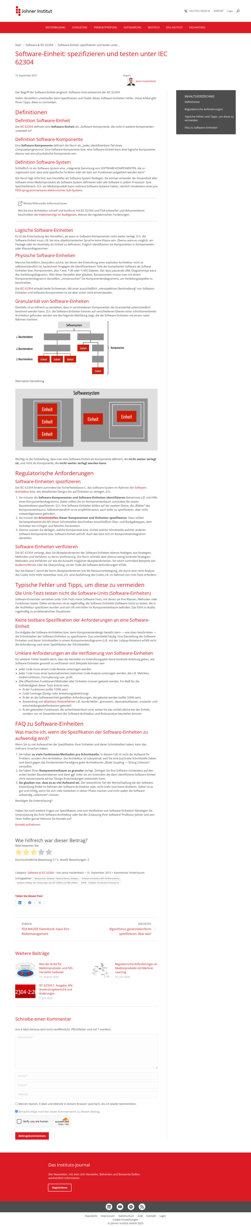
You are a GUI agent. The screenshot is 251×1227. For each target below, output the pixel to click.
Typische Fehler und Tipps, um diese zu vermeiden (209, 118)
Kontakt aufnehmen (27, 824)
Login (230, 11)
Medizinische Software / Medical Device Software (56, 878)
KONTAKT (219, 11)
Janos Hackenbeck (146, 81)
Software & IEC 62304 (41, 872)
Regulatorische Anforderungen (204, 109)
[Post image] (25, 970)
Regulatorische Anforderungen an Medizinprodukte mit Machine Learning (136, 968)
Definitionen (192, 102)
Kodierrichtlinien (25, 565)
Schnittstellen (48, 517)
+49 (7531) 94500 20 (199, 11)
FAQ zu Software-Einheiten (201, 127)
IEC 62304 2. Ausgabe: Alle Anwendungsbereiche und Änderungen (56, 989)
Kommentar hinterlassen (129, 872)
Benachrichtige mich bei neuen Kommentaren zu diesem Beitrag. (59, 1111)
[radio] (18, 852)
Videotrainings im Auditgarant (57, 214)
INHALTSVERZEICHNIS (199, 96)
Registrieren (59, 1187)
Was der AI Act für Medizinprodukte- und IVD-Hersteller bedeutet (56, 968)
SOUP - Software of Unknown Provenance (100, 883)
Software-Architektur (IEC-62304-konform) (100, 878)
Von (70, 872)
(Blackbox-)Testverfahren (59, 701)
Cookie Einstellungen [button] (125, 1219)
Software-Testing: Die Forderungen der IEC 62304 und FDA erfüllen (47, 883)
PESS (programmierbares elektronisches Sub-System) (48, 190)
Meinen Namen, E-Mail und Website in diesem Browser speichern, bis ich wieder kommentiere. (78, 1104)
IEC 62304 (26, 126)
